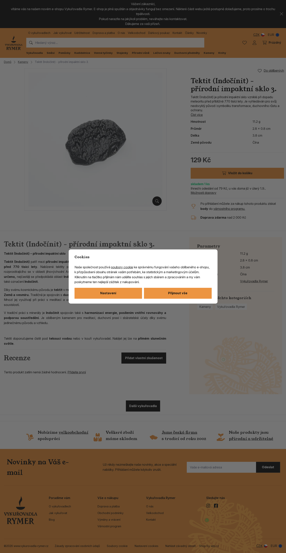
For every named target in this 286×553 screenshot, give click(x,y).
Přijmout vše (177, 293)
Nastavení (108, 293)
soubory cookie (122, 267)
